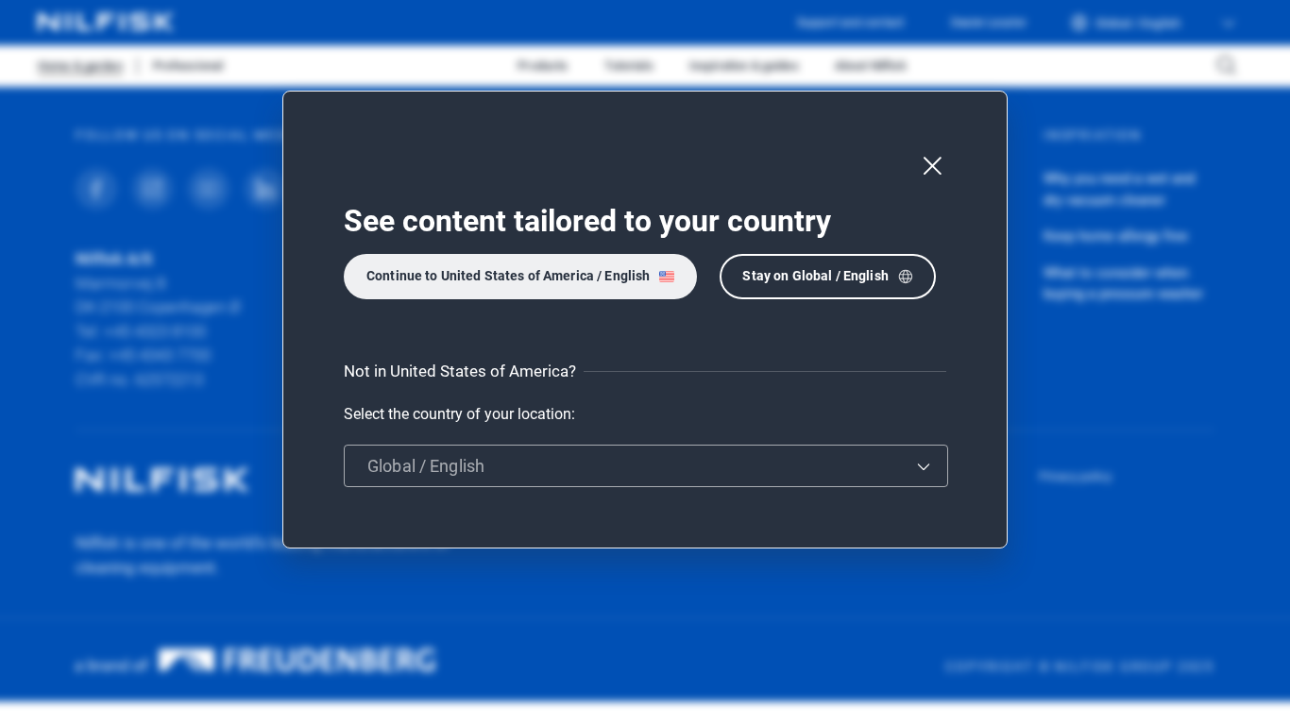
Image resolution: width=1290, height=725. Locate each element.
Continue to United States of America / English (508, 275)
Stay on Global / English (815, 275)
